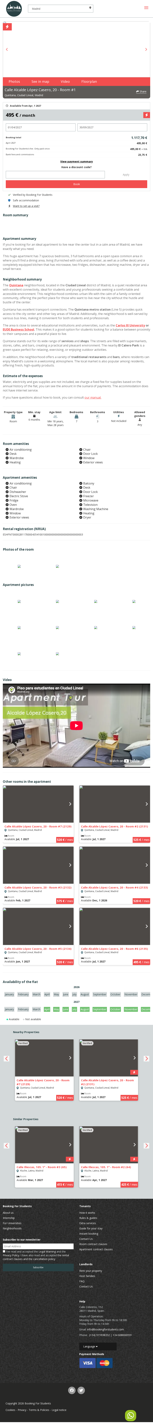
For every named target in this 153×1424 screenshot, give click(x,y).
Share (142, 91)
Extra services (87, 1223)
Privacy (22, 1410)
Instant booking (88, 1233)
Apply (126, 174)
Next (146, 49)
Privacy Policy (11, 1255)
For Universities (12, 1223)
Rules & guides (88, 1218)
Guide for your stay (90, 1228)
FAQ (82, 1281)
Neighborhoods (12, 1228)
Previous (7, 49)
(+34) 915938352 (99, 1335)
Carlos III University (130, 325)
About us (8, 1212)
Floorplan (89, 81)
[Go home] (14, 8)
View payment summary (76, 161)
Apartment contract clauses (96, 1249)
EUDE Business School (18, 329)
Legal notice (59, 1410)
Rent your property (90, 1271)
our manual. (93, 397)
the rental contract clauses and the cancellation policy (36, 1257)
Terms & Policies (39, 1410)
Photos (14, 81)
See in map (40, 81)
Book (76, 184)
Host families (87, 1276)
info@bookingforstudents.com (105, 1329)
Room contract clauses (93, 1244)
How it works (87, 1212)
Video (65, 81)
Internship (9, 1218)
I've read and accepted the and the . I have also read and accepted (36, 1255)
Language (89, 1346)
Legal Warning (47, 1251)
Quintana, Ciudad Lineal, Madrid (24, 95)
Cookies (10, 1410)
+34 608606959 (122, 1335)
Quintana (16, 285)
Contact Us (86, 1239)
